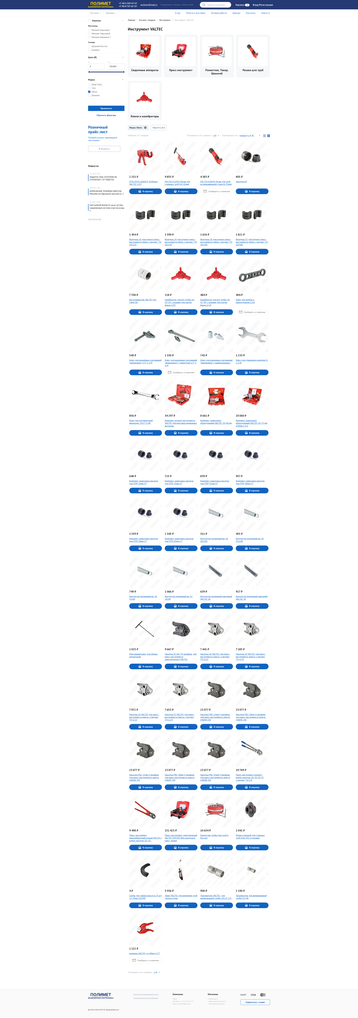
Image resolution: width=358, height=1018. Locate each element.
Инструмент (165, 20)
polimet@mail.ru (149, 4)
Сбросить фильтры (106, 115)
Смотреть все (94, 219)
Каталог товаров (147, 20)
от (89, 62)
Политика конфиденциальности (146, 994)
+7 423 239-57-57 (128, 3)
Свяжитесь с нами (255, 1002)
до (109, 62)
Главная (131, 20)
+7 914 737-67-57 (128, 6)
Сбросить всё (158, 127)
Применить (106, 108)
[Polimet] (100, 995)
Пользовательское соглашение (145, 998)
